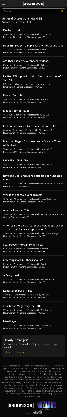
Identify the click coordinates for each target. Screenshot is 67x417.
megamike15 (46, 149)
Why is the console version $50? (22, 195)
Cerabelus (45, 49)
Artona (44, 214)
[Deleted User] (45, 130)
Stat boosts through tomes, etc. (23, 244)
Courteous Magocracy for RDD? (22, 306)
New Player (10, 321)
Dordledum (46, 310)
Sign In (9, 351)
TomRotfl (45, 99)
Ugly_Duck (45, 114)
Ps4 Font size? (11, 30)
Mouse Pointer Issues (16, 110)
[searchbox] (33, 11)
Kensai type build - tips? (17, 290)
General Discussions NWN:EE (32, 37)
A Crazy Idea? (11, 275)
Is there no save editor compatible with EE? (29, 126)
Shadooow (47, 183)
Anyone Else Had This (16, 210)
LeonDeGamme (49, 199)
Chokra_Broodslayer (50, 233)
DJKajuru (45, 294)
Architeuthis (48, 84)
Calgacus (45, 65)
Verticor (44, 248)
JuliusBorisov (46, 34)
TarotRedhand (47, 279)
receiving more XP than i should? (23, 260)
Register (21, 351)
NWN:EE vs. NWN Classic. (17, 160)
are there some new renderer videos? (26, 61)
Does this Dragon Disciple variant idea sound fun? (33, 45)
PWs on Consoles (13, 95)
